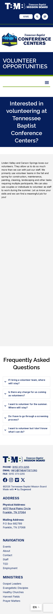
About (6, 550)
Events (7, 546)
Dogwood (25, 489)
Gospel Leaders (12, 583)
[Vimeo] (17, 480)
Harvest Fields (11, 596)
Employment (10, 568)
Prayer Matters (11, 600)
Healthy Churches (13, 592)
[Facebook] (5, 480)
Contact (7, 555)
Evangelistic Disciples (15, 587)
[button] (47, 82)
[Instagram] (11, 480)
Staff (5, 559)
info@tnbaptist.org (24, 470)
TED (5, 563)
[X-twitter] (23, 480)
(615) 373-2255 (20, 467)
